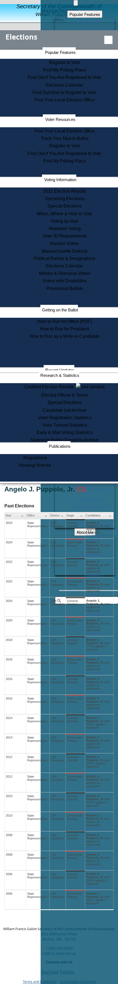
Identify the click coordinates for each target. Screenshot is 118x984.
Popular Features (60, 52)
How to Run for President (64, 329)
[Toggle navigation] (108, 40)
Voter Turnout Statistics (64, 425)
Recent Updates (59, 370)
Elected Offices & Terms (64, 395)
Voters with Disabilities (65, 280)
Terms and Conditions (39, 981)
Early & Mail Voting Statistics (64, 432)
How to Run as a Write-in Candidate (65, 336)
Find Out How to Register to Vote (64, 92)
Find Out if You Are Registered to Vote (64, 77)
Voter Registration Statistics (64, 417)
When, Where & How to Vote (64, 213)
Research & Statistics (59, 375)
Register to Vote (64, 62)
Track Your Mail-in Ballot (64, 138)
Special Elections (64, 206)
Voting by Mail (64, 221)
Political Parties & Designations (64, 258)
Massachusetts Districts (65, 251)
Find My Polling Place (64, 70)
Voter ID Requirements (65, 236)
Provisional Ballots (64, 288)
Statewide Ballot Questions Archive (64, 440)
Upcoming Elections (64, 198)
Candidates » (95, 535)
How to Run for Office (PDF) (64, 321)
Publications (60, 446)
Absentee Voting (65, 228)
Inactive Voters (64, 243)
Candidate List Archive (64, 410)
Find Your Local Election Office (65, 100)
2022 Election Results (64, 191)
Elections (21, 37)
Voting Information (60, 179)
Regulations (35, 457)
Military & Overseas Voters (64, 273)
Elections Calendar (64, 85)
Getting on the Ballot (60, 310)
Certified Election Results (50, 387)
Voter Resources (60, 119)
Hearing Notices (35, 465)
